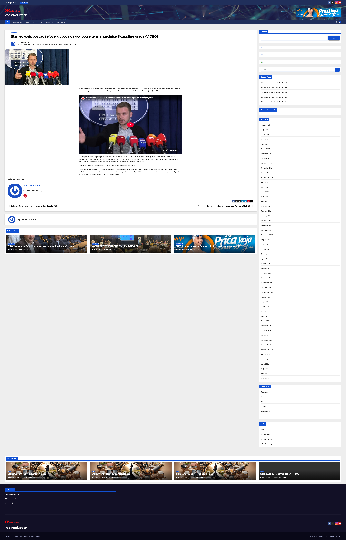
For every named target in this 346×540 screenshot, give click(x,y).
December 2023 (266, 278)
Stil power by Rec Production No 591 (274, 92)
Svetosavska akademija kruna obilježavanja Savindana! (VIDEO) (224, 206)
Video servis (17, 22)
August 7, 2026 (183, 477)
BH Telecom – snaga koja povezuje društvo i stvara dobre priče (208, 246)
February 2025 (266, 211)
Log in (263, 430)
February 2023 (266, 326)
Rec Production (16, 15)
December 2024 (267, 220)
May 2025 (264, 197)
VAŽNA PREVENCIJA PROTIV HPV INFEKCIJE (115, 246)
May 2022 (264, 369)
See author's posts (32, 190)
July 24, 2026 (267, 477)
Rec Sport (30, 22)
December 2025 (266, 163)
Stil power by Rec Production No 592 (274, 87)
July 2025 (264, 187)
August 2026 (265, 125)
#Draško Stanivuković (47, 45)
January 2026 (266, 158)
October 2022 (266, 345)
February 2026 (266, 154)
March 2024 (265, 263)
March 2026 (265, 149)
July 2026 (264, 130)
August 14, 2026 (99, 477)
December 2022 (266, 335)
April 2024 (265, 259)
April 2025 (264, 201)
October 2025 (266, 173)
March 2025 (265, 206)
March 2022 (265, 378)
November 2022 (267, 340)
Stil (40, 22)
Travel (263, 406)
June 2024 (265, 249)
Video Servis (14, 32)
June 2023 (265, 307)
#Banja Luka (35, 45)
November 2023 (267, 283)
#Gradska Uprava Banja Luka (66, 45)
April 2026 (265, 144)
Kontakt (49, 22)
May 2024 (264, 254)
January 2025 (266, 216)
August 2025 (265, 182)
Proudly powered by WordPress (14, 536)
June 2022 (265, 364)
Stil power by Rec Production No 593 (274, 83)
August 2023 (265, 297)
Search (264, 32)
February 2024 (266, 268)
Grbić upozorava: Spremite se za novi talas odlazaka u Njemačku (41, 246)
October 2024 (266, 230)
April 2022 (264, 373)
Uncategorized (266, 411)
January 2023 (266, 330)
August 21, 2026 (15, 477)
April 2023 (264, 316)
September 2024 (267, 235)
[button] (336, 22)
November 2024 (267, 225)
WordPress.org (266, 444)
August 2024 (265, 240)
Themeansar (38, 536)
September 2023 (267, 292)
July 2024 (264, 244)
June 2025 (265, 192)
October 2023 (266, 287)
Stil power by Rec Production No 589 (274, 97)
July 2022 (264, 359)
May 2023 (264, 311)
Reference (61, 22)
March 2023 (265, 321)
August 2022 (265, 354)
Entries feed (265, 434)
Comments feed (266, 439)
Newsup (30, 536)
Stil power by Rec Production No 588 (274, 102)
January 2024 (266, 273)
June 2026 (265, 134)
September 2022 (267, 350)
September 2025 (267, 177)
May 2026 (264, 139)
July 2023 (264, 302)
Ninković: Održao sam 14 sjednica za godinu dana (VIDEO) (34, 206)
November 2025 (267, 168)
